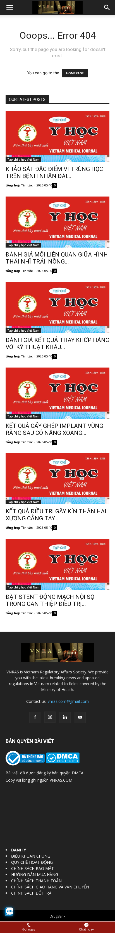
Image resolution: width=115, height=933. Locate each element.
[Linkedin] (65, 717)
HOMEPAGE (75, 73)
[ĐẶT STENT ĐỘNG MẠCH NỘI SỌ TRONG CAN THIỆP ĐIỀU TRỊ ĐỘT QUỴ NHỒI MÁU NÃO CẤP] (57, 564)
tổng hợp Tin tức (19, 185)
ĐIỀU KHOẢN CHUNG (30, 856)
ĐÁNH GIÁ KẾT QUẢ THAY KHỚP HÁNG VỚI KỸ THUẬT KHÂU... (57, 343)
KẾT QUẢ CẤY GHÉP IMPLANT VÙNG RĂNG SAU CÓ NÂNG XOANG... (54, 429)
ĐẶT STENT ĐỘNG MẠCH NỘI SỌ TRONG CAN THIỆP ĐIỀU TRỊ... (50, 600)
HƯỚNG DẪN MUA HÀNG (34, 874)
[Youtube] (80, 717)
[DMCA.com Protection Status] (62, 762)
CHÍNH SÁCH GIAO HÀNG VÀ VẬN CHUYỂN (50, 887)
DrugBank (57, 916)
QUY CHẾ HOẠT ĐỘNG (32, 862)
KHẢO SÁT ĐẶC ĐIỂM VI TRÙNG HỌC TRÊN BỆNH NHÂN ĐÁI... (54, 172)
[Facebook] (34, 717)
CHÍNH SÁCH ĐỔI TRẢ (31, 893)
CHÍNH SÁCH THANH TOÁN (36, 880)
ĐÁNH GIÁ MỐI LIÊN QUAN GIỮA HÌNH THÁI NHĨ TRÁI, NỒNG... (57, 258)
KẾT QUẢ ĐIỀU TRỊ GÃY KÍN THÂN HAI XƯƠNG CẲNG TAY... (56, 515)
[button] (9, 7)
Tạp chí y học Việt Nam (23, 159)
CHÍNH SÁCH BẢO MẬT (32, 868)
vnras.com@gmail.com (68, 701)
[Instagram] (50, 717)
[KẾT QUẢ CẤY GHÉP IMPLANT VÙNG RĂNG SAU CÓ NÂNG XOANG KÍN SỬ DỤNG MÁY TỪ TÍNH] (57, 393)
